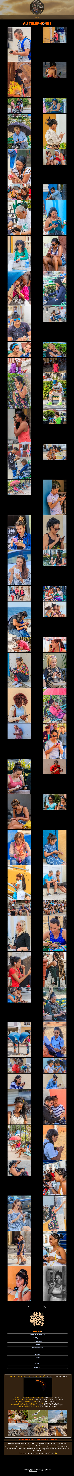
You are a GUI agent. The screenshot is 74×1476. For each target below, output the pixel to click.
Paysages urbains (37, 1347)
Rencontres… (38, 1341)
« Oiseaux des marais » (53, 1398)
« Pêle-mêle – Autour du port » (51, 1405)
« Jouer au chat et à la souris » (49, 1399)
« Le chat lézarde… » (49, 1407)
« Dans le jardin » (51, 1403)
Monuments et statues (37, 1351)
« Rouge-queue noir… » (49, 1401)
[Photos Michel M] (37, 14)
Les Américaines (38, 1364)
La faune (37, 1357)
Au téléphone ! (37, 1338)
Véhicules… (37, 1367)
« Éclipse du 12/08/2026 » (57, 1376)
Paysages (37, 1344)
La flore (37, 1354)
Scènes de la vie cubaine (37, 1334)
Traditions (38, 1361)
